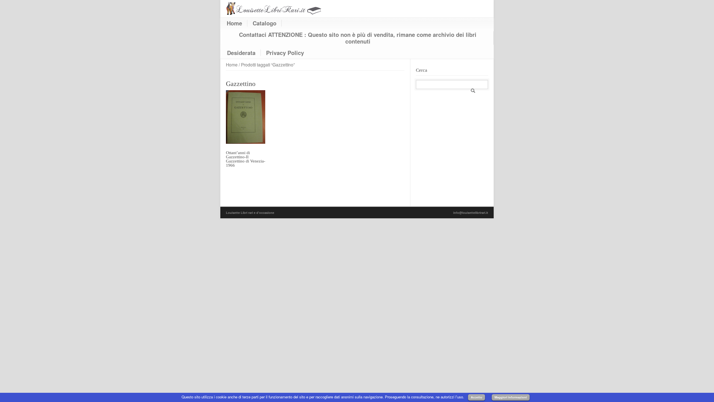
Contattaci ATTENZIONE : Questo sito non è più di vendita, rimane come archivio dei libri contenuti (357, 38)
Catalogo (264, 23)
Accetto (476, 397)
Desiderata (241, 52)
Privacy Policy (285, 52)
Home (234, 23)
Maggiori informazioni (511, 397)
